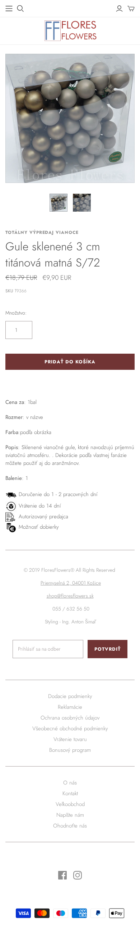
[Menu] (9, 8)
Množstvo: (16, 313)
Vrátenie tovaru (70, 739)
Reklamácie (70, 707)
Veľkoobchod (70, 804)
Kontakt (70, 793)
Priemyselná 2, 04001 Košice (71, 582)
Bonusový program (70, 750)
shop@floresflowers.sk (70, 595)
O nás (70, 783)
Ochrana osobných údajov (70, 718)
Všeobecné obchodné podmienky (70, 728)
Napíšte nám (70, 815)
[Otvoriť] (20, 8)
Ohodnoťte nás (70, 826)
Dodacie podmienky (70, 696)
